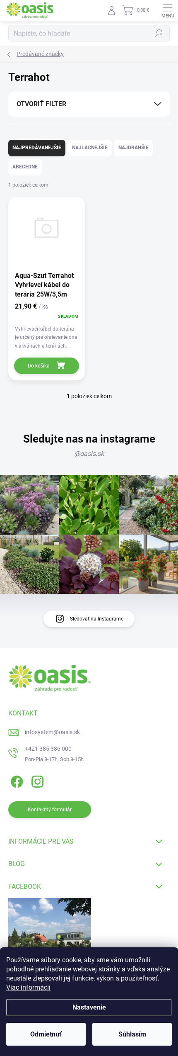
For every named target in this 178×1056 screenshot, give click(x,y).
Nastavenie (89, 1007)
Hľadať (159, 33)
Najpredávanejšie (36, 148)
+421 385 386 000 (48, 748)
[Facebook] (15, 780)
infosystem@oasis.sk (52, 732)
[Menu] (167, 10)
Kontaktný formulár (50, 810)
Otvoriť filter (41, 104)
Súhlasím (132, 1034)
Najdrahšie (133, 148)
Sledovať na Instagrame (96, 619)
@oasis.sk (89, 453)
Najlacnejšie (90, 148)
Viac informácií (28, 987)
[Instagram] (36, 780)
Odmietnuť (46, 1034)
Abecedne (25, 167)
